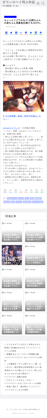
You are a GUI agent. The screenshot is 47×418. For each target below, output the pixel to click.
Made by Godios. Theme (23, 413)
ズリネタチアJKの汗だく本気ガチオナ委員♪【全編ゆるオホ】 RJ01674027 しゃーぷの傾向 (22, 347)
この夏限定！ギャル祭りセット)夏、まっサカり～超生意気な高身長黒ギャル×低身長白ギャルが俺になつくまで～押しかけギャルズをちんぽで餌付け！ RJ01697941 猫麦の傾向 (23, 370)
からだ (21, 198)
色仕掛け (26, 202)
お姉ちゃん (12, 198)
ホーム (5, 10)
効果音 (38, 198)
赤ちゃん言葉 (37, 202)
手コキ (19, 202)
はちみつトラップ (16, 10)
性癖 (12, 202)
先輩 (32, 198)
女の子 (6, 202)
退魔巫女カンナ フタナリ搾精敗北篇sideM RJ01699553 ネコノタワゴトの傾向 (23, 357)
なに (27, 198)
